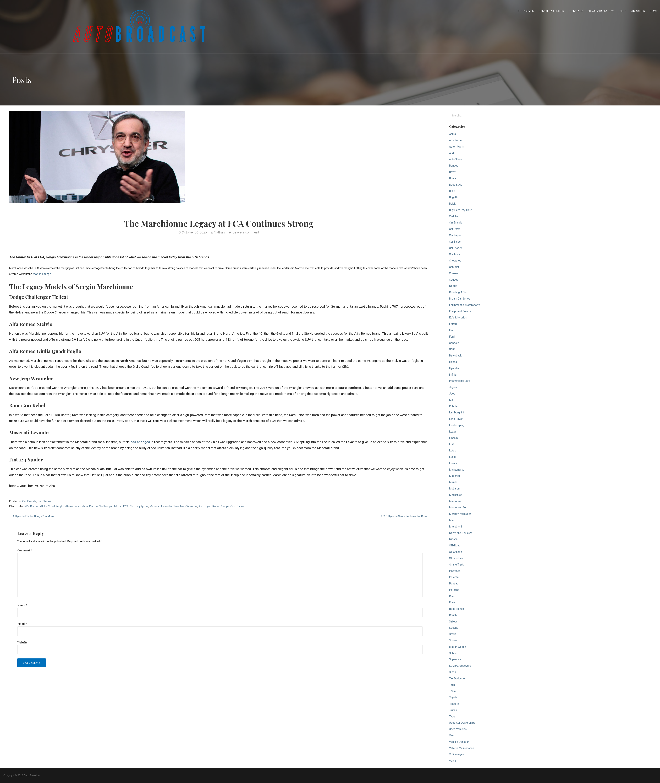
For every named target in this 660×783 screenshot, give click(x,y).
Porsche (454, 590)
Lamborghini (456, 412)
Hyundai (454, 368)
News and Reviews (601, 11)
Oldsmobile (456, 558)
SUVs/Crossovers (460, 665)
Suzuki (453, 672)
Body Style (526, 11)
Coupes (453, 279)
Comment (24, 550)
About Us (638, 11)
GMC (452, 349)
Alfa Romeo (456, 140)
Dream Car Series (551, 11)
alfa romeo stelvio (76, 506)
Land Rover (456, 418)
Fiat (451, 330)
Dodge (453, 285)
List (451, 444)
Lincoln (453, 438)
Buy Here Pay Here (460, 210)
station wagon (457, 646)
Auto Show (455, 159)
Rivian (452, 602)
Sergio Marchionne (232, 506)
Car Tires (454, 254)
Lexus (452, 431)
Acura (452, 134)
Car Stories (44, 501)
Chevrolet (455, 260)
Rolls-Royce (456, 608)
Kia (451, 400)
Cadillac (454, 216)
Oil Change (455, 551)
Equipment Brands (460, 311)
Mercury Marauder (460, 513)
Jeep (452, 393)
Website (22, 642)
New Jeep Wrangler (185, 506)
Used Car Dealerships (462, 722)
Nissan (453, 539)
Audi (451, 153)
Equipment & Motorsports (464, 305)
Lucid (452, 457)
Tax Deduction (457, 678)
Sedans (453, 627)
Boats (452, 178)
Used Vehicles (458, 729)
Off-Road (454, 545)
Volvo (452, 760)
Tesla (452, 691)
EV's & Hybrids (458, 317)
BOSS (452, 191)
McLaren (454, 488)
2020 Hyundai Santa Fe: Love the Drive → (406, 516)
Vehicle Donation (459, 741)
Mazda (453, 482)
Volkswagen (456, 754)
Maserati (454, 475)
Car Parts (454, 229)
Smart (452, 634)
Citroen (453, 273)
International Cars (459, 380)
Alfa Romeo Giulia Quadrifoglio (44, 506)
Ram (451, 596)
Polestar (454, 577)
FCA (126, 506)
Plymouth (454, 570)
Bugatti (453, 197)
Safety (453, 621)
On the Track (456, 564)
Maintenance (456, 469)
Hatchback (455, 355)
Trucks (453, 710)
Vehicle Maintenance (461, 748)
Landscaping (456, 425)
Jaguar (453, 387)
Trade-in (454, 703)
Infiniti (452, 374)
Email (22, 624)
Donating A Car (458, 292)
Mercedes (455, 501)
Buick (452, 203)
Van (451, 735)
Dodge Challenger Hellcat (105, 506)
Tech (622, 11)
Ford (452, 336)
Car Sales (455, 241)
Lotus (452, 450)
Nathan (219, 232)
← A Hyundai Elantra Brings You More (31, 516)
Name (22, 605)
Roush (453, 615)
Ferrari (453, 324)
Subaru (453, 653)
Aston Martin (456, 146)
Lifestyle (576, 11)
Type (452, 716)
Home (654, 11)
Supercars (455, 659)
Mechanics (455, 495)
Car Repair (455, 235)
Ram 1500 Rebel (209, 506)
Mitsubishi (455, 526)
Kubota (453, 406)
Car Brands (29, 501)
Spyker (453, 640)
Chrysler (454, 267)
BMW (452, 172)
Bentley (453, 165)
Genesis (454, 343)
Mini (451, 520)
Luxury (453, 463)
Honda (453, 362)
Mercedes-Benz (459, 507)
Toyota (453, 697)
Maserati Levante (161, 506)
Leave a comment (246, 232)
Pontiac (453, 583)
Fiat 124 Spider (139, 506)
